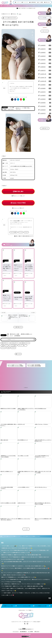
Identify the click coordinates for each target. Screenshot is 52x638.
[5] (27, 387)
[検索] (34, 339)
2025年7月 (42, 92)
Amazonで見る (19, 203)
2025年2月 (42, 110)
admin (20, 14)
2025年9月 (42, 84)
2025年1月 (42, 113)
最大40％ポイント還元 (6, 343)
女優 (3, 345)
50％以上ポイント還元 (16, 343)
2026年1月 (42, 70)
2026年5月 (42, 56)
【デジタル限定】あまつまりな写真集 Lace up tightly (21, 166)
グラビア (16, 169)
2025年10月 (43, 81)
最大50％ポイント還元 (14, 334)
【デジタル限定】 (14, 232)
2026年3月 (42, 63)
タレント (27, 343)
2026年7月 (42, 49)
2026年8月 (42, 45)
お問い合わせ (47, 2)
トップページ (18, 2)
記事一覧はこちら (19, 327)
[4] (26, 387)
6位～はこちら (45, 31)
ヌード (11, 335)
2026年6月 (42, 52)
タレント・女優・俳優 (23, 345)
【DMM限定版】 (17, 335)
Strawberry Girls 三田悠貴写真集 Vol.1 (16, 365)
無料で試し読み (19, 191)
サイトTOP (19, 353)
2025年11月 (43, 77)
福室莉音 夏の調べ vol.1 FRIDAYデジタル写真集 (35, 367)
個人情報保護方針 (33, 2)
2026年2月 (42, 67)
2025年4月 (42, 102)
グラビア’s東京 (28, 634)
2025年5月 (42, 99)
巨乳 (8, 347)
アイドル (12, 169)
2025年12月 (43, 74)
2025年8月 (42, 88)
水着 (22, 343)
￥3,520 (12, 178)
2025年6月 (42, 95)
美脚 (8, 334)
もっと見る (26, 529)
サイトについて (25, 2)
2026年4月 (42, 59)
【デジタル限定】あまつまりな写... (10, 17)
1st (7, 345)
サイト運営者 (40, 2)
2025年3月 (42, 106)
